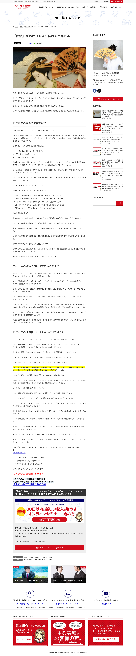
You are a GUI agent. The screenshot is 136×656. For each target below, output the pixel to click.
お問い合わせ (118, 1)
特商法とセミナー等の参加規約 (65, 607)
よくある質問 (105, 1)
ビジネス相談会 (20, 604)
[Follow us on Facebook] (95, 91)
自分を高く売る (29, 559)
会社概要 (96, 1)
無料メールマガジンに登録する (50, 547)
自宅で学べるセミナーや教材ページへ (68, 604)
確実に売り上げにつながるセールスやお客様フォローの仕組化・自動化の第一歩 (112, 162)
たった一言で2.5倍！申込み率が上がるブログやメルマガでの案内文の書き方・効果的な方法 (112, 151)
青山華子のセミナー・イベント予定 (35, 607)
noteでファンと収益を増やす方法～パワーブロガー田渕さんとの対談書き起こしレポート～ (112, 139)
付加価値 (38, 559)
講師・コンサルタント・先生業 (43, 557)
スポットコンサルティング (35, 604)
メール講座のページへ (106, 604)
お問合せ (80, 607)
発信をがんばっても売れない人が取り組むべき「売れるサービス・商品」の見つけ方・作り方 (112, 186)
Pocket (30, 43)
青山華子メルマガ (28, 557)
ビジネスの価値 (48, 559)
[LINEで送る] (37, 43)
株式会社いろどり (19, 452)
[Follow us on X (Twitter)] (99, 91)
